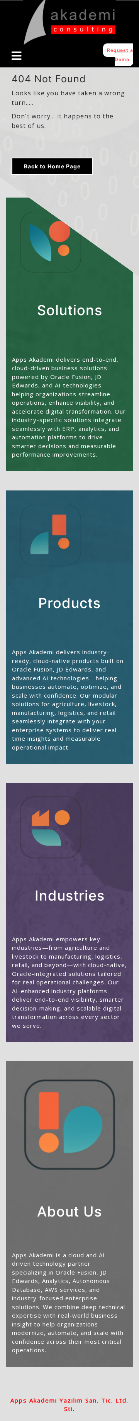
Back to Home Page (52, 166)
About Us (69, 1211)
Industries (70, 895)
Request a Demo (120, 54)
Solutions (69, 310)
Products (69, 603)
